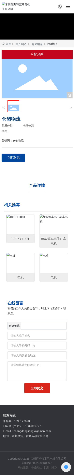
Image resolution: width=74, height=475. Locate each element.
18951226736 (23, 421)
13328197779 (34, 426)
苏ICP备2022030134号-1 (37, 463)
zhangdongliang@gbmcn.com (33, 431)
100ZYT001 (20, 239)
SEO (54, 467)
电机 (20, 277)
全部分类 (37, 54)
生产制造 (21, 44)
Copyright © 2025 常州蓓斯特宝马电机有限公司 (37, 458)
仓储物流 (37, 44)
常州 (46, 467)
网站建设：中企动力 (30, 467)
